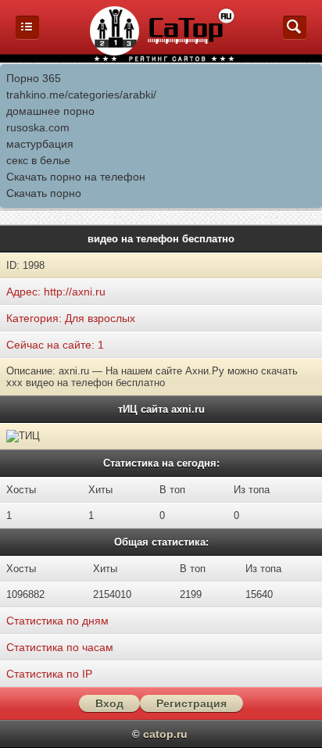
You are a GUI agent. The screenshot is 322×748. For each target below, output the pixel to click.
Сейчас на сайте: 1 (55, 344)
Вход (109, 703)
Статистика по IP (49, 673)
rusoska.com (38, 127)
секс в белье (38, 160)
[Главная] (27, 35)
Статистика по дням (57, 620)
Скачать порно (43, 193)
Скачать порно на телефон (75, 176)
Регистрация (191, 703)
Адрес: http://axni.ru (56, 291)
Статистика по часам (59, 647)
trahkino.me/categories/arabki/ (81, 94)
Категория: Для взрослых (70, 318)
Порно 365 (33, 78)
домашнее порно (50, 111)
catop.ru (165, 734)
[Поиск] (294, 35)
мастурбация (39, 144)
